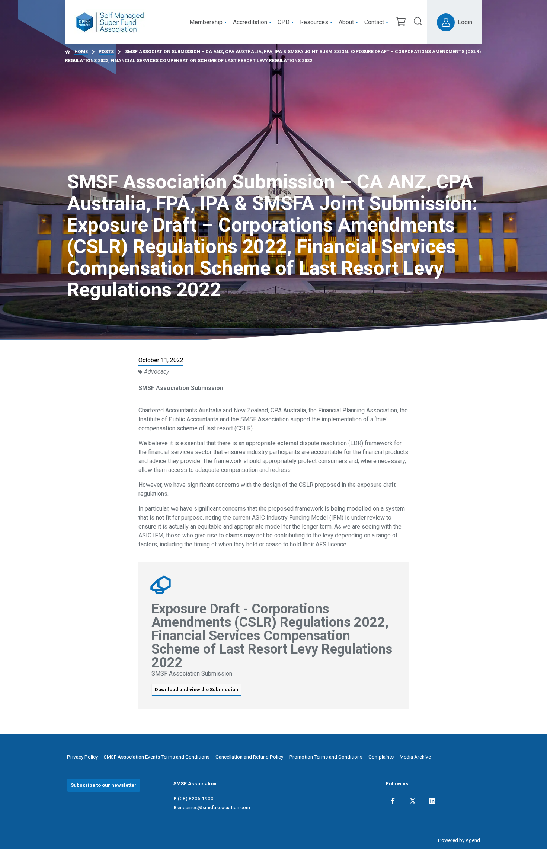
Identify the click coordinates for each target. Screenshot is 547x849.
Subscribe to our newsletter (104, 785)
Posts (106, 51)
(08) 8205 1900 (196, 798)
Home (81, 51)
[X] (412, 801)
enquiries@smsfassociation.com (213, 807)
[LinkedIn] (432, 801)
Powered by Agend (459, 840)
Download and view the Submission (196, 689)
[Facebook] (393, 801)
